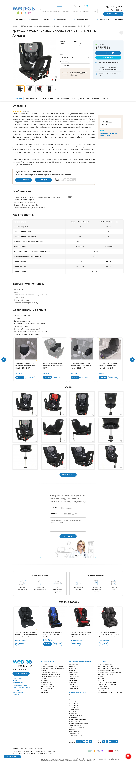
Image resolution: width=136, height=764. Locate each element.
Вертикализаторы (46, 682)
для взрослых (24, 180)
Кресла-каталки (45, 680)
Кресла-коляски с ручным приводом (52, 666)
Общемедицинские (75, 701)
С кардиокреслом (74, 721)
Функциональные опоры (105, 674)
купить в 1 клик (108, 57)
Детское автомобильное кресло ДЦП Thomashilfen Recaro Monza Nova (26, 634)
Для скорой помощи (75, 715)
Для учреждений (74, 733)
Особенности (31, 99)
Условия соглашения (35, 748)
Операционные (74, 709)
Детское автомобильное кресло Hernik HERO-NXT (72, 26)
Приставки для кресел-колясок (50, 674)
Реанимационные (74, 713)
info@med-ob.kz (22, 669)
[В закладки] (121, 33)
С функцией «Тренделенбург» (78, 723)
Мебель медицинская (75, 736)
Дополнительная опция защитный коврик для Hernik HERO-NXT (108, 365)
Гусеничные (72, 668)
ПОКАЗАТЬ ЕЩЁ (67, 475)
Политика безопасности (19, 748)
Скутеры (43, 670)
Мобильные (72, 682)
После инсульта (74, 731)
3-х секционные (74, 705)
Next (56, 89)
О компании (19, 20)
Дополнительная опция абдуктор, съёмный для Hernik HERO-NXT (25, 365)
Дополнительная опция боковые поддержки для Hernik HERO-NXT (81, 365)
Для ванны (72, 674)
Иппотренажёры (103, 686)
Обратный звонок (21, 673)
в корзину (106, 53)
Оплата (100, 67)
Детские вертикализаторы (106, 670)
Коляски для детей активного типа (108, 668)
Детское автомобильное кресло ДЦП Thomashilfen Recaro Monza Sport (109, 634)
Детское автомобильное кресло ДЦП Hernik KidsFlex (53, 634)
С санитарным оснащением (77, 719)
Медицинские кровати (77, 692)
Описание (18, 99)
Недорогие (72, 729)
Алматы (59, 6)
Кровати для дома (46, 684)
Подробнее (30, 377)
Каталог (34, 20)
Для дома (72, 678)
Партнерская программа (21, 688)
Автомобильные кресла (43, 26)
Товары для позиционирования (107, 682)
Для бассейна (73, 672)
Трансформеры (74, 686)
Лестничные (73, 680)
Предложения (17, 692)
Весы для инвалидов (47, 688)
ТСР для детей (26, 26)
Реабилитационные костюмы (107, 684)
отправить (68, 536)
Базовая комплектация (65, 99)
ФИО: (54, 508)
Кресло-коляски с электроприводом (52, 668)
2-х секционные (74, 703)
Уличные (71, 684)
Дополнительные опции (88, 99)
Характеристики (46, 99)
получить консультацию (113, 14)
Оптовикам (104, 20)
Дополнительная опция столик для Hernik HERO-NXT (53, 365)
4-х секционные (74, 707)
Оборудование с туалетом (49, 672)
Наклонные (72, 666)
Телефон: (53, 514)
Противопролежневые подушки (51, 676)
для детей (44, 180)
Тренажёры (44, 690)
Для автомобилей (74, 688)
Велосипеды (101, 678)
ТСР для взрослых (47, 661)
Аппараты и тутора (103, 688)
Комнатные (72, 670)
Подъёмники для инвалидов (80, 661)
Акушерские (73, 711)
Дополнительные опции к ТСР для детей (110, 692)
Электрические (74, 676)
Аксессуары (73, 738)
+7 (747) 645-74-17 (114, 7)
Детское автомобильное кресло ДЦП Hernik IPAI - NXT (81, 634)
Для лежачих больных (76, 725)
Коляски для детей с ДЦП (106, 666)
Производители (63, 20)
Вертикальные (73, 664)
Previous (13, 89)
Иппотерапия (45, 692)
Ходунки (100, 676)
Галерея (105, 99)
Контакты (119, 20)
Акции (46, 20)
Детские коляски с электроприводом (109, 672)
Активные (44, 664)
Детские (72, 699)
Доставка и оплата (84, 20)
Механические (73, 697)
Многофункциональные (76, 727)
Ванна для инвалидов (47, 686)
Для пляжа (44, 678)
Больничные (73, 717)
